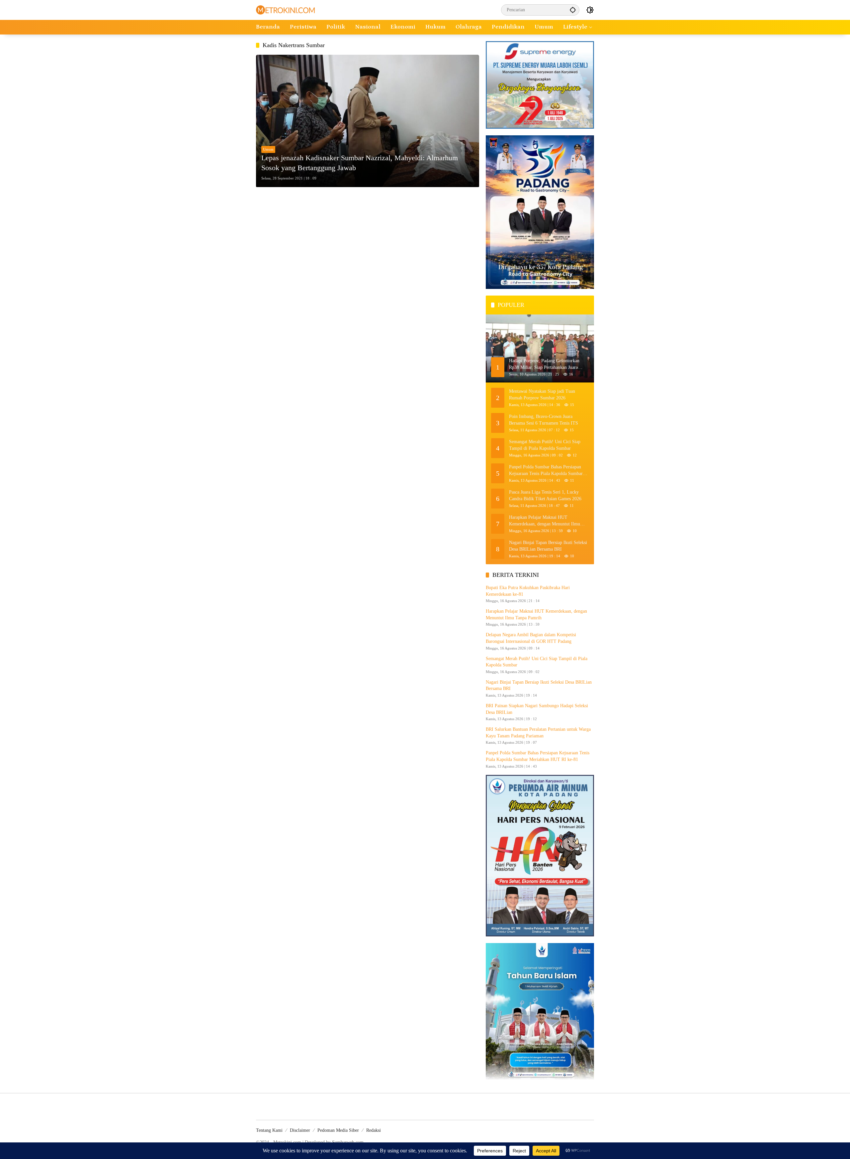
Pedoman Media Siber (338, 1130)
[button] (572, 9)
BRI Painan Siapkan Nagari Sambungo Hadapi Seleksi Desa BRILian (537, 709)
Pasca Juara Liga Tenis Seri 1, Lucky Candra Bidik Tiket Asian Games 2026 (545, 495)
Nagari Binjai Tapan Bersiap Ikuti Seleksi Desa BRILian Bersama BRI (548, 546)
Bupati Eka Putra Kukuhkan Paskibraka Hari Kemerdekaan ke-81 (528, 591)
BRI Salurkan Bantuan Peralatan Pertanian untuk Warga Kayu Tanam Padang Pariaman (538, 732)
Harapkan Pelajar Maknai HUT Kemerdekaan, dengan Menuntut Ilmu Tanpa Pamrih (544, 521)
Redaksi (373, 1130)
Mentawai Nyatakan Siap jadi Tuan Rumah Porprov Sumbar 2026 (542, 394)
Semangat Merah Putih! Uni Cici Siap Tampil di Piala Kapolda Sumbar (544, 445)
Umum (268, 149)
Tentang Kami (269, 1130)
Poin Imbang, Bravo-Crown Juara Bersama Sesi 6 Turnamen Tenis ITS (543, 420)
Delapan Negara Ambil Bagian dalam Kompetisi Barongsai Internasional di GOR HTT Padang (531, 638)
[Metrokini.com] (285, 9)
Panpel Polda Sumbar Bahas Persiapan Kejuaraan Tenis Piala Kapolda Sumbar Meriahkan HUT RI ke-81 (546, 470)
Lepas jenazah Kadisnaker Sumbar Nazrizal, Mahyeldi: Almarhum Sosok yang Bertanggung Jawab (359, 163)
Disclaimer (300, 1130)
